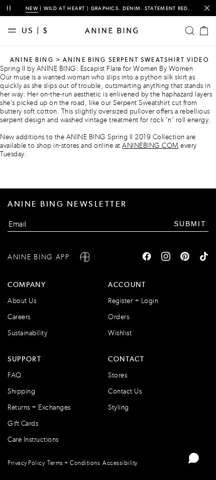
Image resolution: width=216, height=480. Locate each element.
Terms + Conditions (73, 462)
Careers (19, 317)
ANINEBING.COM (150, 145)
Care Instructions (33, 439)
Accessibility (120, 462)
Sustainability (27, 333)
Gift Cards (23, 423)
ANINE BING (32, 59)
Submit (190, 224)
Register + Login (133, 301)
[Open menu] (15, 30)
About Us (22, 301)
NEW (32, 8)
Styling (118, 407)
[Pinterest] (184, 257)
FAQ (15, 375)
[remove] (206, 8)
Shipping (21, 391)
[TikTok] (203, 257)
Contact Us (125, 391)
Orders (118, 317)
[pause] (9, 8)
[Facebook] (146, 257)
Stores (117, 375)
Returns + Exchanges (39, 407)
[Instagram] (165, 257)
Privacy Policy (26, 462)
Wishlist (120, 333)
